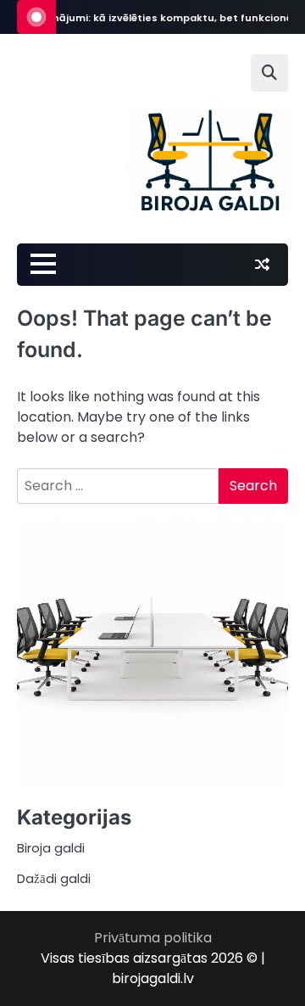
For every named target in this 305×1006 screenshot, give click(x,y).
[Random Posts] (261, 264)
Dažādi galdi (54, 878)
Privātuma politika (153, 937)
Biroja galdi (51, 848)
